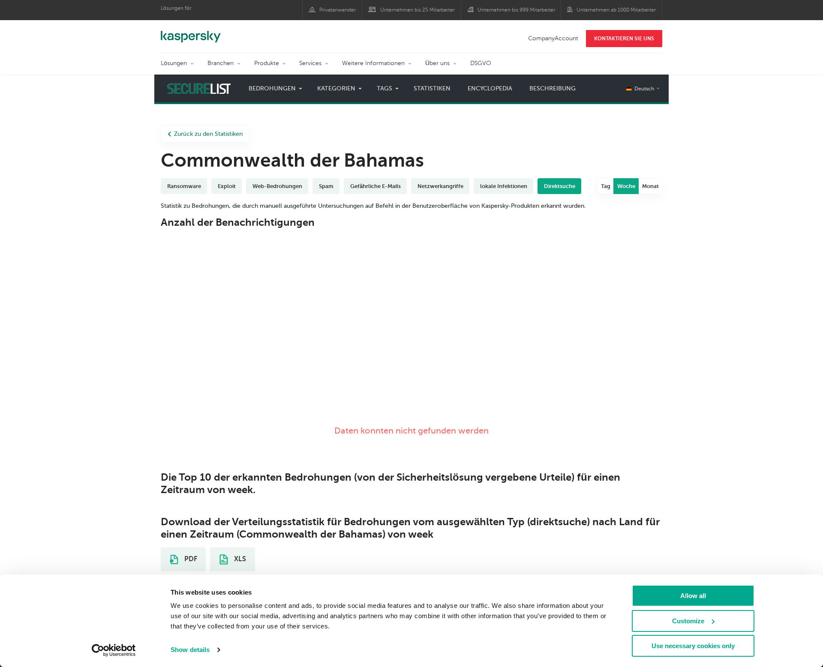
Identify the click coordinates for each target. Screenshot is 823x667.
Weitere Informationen (373, 63)
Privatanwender (337, 10)
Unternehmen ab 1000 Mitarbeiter (616, 10)
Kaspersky (191, 32)
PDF (190, 559)
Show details (190, 649)
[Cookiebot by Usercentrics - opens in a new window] (113, 650)
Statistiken (432, 88)
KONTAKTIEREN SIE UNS (624, 39)
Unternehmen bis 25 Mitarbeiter (417, 10)
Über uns (437, 63)
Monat (650, 186)
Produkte (266, 63)
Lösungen (174, 63)
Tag (605, 186)
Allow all (693, 595)
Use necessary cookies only (693, 645)
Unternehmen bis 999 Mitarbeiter (516, 10)
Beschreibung (552, 88)
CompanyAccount (553, 38)
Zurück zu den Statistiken (208, 134)
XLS (239, 559)
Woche (626, 186)
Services (310, 63)
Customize (688, 621)
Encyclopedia (490, 88)
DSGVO (480, 63)
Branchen (220, 63)
